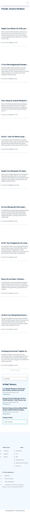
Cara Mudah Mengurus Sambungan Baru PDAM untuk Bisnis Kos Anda (14, 389)
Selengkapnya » (6, 394)
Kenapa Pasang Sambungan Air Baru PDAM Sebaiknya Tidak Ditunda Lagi (14, 399)
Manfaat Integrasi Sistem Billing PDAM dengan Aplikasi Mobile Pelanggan (15, 409)
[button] (27, 2)
